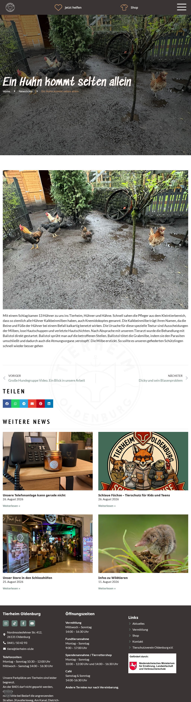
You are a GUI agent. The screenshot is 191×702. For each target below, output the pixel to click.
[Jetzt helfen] (58, 7)
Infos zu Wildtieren (113, 578)
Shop (134, 7)
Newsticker (26, 91)
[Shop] (124, 7)
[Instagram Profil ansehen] (6, 623)
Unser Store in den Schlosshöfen (27, 578)
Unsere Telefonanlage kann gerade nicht (34, 495)
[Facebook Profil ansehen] (23, 623)
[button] (7, 403)
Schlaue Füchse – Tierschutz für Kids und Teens (134, 495)
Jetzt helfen (73, 7)
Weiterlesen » (11, 506)
